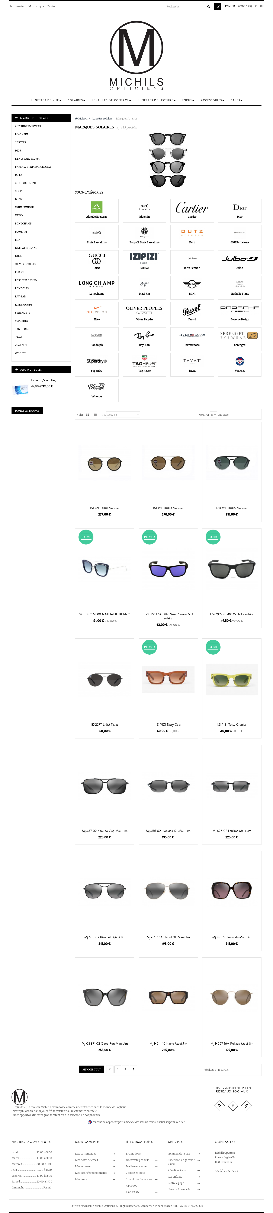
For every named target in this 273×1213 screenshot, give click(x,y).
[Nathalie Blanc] (240, 284)
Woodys (20, 353)
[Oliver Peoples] (144, 310)
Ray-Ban (20, 296)
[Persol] (192, 310)
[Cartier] (192, 207)
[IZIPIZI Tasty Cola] (168, 679)
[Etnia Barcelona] (96, 233)
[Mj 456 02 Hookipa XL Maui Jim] (168, 785)
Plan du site (132, 1192)
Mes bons (81, 1179)
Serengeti (22, 313)
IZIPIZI (19, 199)
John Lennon (24, 207)
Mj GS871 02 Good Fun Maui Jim (105, 1043)
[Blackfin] (144, 207)
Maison (82, 118)
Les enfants (175, 1176)
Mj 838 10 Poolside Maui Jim (231, 937)
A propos (131, 1185)
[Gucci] (96, 258)
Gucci (19, 191)
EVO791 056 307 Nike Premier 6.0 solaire (168, 616)
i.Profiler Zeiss (177, 1170)
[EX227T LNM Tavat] (104, 679)
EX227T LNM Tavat (104, 724)
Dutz (18, 175)
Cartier (20, 142)
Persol (20, 272)
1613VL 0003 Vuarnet (168, 508)
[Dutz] (192, 233)
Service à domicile (179, 1189)
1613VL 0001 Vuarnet (105, 508)
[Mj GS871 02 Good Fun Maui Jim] (104, 998)
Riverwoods (23, 304)
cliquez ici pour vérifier (171, 1122)
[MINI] (192, 284)
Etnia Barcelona (27, 158)
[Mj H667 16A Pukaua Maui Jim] (232, 998)
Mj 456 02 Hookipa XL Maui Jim (168, 831)
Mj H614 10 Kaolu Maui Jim (168, 1043)
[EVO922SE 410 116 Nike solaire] (232, 569)
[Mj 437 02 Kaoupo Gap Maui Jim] (104, 785)
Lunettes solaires (102, 118)
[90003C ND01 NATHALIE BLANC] (104, 569)
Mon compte (36, 6)
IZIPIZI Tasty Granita (231, 724)
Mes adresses (83, 1166)
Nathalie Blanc (26, 248)
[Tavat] (192, 361)
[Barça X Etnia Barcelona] (144, 233)
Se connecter (17, 6)
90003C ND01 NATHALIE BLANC (104, 614)
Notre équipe (176, 1183)
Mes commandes (85, 1153)
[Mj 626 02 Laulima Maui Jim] (232, 785)
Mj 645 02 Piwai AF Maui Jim (104, 937)
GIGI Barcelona (25, 183)
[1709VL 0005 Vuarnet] (232, 462)
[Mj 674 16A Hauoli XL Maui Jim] (168, 892)
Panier (51, 6)
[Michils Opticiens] (136, 55)
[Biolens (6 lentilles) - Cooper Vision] (20, 390)
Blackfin (21, 134)
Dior (18, 150)
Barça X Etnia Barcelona (33, 167)
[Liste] (95, 414)
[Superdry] (96, 361)
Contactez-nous (135, 1173)
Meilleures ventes (136, 1166)
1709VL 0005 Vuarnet (232, 508)
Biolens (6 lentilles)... (45, 380)
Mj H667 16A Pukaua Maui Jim (232, 1043)
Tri (104, 414)
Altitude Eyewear (28, 126)
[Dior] (240, 207)
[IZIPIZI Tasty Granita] (232, 679)
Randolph (22, 288)
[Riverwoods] (192, 335)
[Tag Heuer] (144, 361)
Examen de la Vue (179, 1153)
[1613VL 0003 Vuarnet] (168, 462)
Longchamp (23, 223)
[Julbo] (240, 258)
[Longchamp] (96, 284)
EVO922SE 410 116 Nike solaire (231, 614)
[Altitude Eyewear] (96, 207)
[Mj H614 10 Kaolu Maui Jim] (168, 998)
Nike (18, 256)
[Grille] (87, 414)
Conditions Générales (139, 1179)
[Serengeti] (240, 335)
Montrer (204, 414)
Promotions (31, 369)
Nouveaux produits (137, 1160)
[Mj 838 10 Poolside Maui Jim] (232, 892)
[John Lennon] (192, 258)
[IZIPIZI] (144, 258)
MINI (18, 240)
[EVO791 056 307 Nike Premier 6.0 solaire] (168, 569)
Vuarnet (21, 345)
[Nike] (96, 310)
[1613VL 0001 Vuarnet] (104, 462)
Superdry (21, 321)
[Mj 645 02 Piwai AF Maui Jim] (104, 892)
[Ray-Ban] (144, 335)
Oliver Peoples (25, 264)
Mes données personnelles (91, 1173)
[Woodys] (96, 387)
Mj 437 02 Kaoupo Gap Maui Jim (105, 831)
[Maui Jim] (144, 284)
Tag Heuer (22, 329)
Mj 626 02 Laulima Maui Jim (231, 831)
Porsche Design (26, 280)
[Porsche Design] (240, 310)
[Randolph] (96, 335)
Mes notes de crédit (86, 1160)
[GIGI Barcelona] (240, 233)
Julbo (19, 215)
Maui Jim (21, 231)
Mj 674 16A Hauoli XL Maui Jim (168, 937)
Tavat (18, 337)
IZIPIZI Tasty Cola (168, 724)
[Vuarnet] (240, 361)
